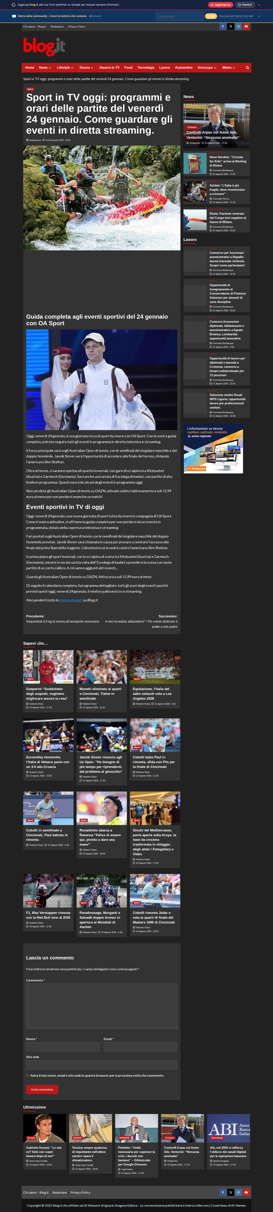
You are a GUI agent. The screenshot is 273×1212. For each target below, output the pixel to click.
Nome (31, 1039)
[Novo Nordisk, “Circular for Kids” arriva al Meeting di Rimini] (195, 163)
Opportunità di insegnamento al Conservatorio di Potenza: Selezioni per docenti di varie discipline (228, 293)
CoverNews (219, 1205)
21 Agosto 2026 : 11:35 (147, 776)
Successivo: (141, 621)
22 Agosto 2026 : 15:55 (224, 230)
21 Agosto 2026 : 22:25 (224, 383)
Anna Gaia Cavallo (38, 1161)
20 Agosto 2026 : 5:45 (111, 932)
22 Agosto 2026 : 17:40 (224, 1164)
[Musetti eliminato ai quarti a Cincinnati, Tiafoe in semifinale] (102, 667)
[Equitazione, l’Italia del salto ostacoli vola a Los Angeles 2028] (155, 667)
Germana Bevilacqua (223, 170)
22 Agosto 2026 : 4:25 (223, 347)
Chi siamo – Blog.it (34, 26)
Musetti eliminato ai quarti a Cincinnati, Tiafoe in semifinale (100, 693)
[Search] (247, 67)
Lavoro (164, 67)
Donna (85, 67)
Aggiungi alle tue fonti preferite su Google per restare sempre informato (68, 4)
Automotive (184, 67)
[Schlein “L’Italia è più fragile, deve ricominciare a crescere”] (195, 191)
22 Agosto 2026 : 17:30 (40, 707)
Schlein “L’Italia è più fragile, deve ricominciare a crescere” (227, 189)
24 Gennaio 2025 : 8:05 (58, 140)
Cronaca (192, 127)
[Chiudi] (259, 5)
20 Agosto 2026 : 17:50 (147, 863)
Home (29, 67)
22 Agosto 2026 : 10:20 (224, 310)
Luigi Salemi (127, 1169)
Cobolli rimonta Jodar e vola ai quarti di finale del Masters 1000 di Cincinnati (154, 917)
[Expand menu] (50, 67)
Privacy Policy (76, 26)
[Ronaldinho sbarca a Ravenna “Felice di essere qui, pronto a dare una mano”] (102, 808)
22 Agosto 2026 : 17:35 (224, 174)
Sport (30, 89)
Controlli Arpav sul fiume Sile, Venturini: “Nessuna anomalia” (181, 1152)
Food (129, 67)
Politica (213, 181)
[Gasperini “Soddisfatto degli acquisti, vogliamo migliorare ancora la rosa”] (48, 667)
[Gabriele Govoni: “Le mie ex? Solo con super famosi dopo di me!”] (44, 1128)
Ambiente (124, 1138)
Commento (35, 980)
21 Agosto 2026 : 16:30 (224, 416)
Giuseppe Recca (221, 198)
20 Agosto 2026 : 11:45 (40, 926)
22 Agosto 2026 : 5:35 (165, 704)
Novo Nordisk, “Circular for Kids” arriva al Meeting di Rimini (228, 161)
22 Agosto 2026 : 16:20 (224, 274)
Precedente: (62, 619)
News (43, 67)
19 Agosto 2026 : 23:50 (147, 931)
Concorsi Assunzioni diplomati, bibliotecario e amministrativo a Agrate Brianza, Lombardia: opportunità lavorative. (227, 330)
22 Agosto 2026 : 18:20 (40, 1164)
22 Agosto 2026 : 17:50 (132, 1173)
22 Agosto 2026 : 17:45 (216, 143)
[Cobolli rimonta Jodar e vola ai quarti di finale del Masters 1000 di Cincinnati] (155, 891)
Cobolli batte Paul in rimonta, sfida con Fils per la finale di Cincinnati (154, 762)
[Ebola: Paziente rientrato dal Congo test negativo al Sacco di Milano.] (195, 219)
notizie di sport (70, 600)
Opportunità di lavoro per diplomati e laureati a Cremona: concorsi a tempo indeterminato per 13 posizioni (227, 367)
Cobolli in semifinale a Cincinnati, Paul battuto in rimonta (47, 835)
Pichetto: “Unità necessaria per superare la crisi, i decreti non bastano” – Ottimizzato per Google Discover (136, 1156)
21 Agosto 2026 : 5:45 (58, 845)
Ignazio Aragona (221, 1161)
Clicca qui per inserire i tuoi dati (236, 16)
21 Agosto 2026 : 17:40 (94, 780)
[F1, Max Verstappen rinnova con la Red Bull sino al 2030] (48, 891)
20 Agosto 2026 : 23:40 (94, 853)
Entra (211, 16)
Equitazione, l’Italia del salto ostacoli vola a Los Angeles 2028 (152, 693)
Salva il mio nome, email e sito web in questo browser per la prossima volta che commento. (97, 1075)
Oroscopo (205, 67)
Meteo (227, 67)
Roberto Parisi (36, 704)
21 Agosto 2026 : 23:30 (40, 776)
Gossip (31, 1138)
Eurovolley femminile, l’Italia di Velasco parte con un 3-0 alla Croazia (47, 762)
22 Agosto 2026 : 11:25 (94, 707)
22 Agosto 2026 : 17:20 (224, 202)
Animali (77, 1138)
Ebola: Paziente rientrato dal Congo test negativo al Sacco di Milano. (228, 218)
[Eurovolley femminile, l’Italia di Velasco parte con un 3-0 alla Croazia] (48, 735)
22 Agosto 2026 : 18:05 (86, 1169)
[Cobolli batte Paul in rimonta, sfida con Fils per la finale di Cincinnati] (155, 735)
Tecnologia (145, 67)
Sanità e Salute (217, 153)
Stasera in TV (109, 67)
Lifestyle (63, 67)
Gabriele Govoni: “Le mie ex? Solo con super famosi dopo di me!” (44, 1152)
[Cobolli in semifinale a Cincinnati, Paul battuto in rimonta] (48, 808)
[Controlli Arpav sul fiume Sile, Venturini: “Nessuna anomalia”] (182, 1128)
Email (109, 1039)
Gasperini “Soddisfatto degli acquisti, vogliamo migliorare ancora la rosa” (47, 693)
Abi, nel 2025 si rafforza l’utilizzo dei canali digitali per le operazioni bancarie (228, 1152)
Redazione (57, 26)
